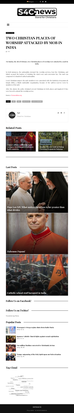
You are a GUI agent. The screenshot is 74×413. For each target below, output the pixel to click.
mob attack (26, 101)
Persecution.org (16, 95)
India (19, 101)
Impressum (37, 407)
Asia (14, 101)
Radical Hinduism (37, 101)
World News (10, 32)
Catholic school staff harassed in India (26, 292)
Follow (36, 2)
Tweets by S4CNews (12, 316)
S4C (9, 51)
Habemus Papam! (16, 251)
